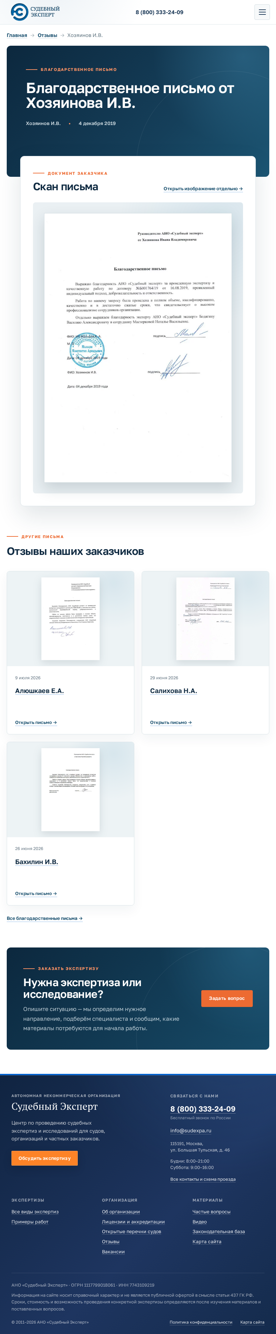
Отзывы (47, 35)
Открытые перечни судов (131, 1231)
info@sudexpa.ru (190, 1130)
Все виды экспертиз (35, 1211)
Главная (17, 35)
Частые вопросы (212, 1211)
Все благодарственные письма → (45, 918)
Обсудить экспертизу (45, 1158)
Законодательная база (219, 1231)
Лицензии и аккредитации (133, 1221)
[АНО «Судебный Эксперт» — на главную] (35, 12)
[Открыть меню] (262, 12)
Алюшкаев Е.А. (39, 690)
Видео (200, 1221)
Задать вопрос (227, 998)
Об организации (121, 1211)
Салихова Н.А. (173, 690)
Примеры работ (29, 1221)
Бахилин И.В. (36, 861)
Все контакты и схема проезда (203, 1179)
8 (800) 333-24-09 (203, 1108)
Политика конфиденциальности (201, 1322)
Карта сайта (207, 1241)
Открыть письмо (36, 722)
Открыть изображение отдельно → (203, 188)
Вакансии (113, 1251)
